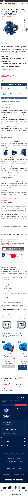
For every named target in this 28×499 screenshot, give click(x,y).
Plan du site (16, 474)
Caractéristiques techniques (11, 101)
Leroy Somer (11, 458)
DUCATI (19, 458)
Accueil (3, 7)
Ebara (20, 461)
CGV (12, 474)
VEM (20, 468)
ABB (17, 454)
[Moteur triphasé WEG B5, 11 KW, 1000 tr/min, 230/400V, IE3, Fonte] (9, 347)
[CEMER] (4, 19)
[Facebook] (14, 409)
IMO (16, 465)
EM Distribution (8, 465)
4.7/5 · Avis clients (14, 494)
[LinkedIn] (24, 409)
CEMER (6, 454)
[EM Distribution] (11, 3)
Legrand (22, 465)
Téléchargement (7, 104)
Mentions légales (6, 474)
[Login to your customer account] (25, 4)
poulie (12, 124)
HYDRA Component (11, 461)
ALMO (12, 454)
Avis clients (22, 474)
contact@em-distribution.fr (10, 433)
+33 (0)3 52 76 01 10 (11, 429)
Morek (8, 468)
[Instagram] (17, 409)
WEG (22, 454)
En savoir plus (6, 69)
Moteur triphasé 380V (22, 7)
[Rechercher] (21, 4)
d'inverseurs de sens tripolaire (13, 229)
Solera (14, 468)
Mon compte (5, 441)
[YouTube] (20, 409)
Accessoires (6, 107)
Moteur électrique (11, 7)
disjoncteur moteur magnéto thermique (10, 208)
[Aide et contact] (23, 4)
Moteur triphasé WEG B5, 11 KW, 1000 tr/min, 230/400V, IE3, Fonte (8, 355)
